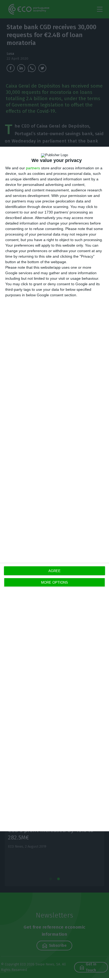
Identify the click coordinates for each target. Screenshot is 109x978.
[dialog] (54, 489)
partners (33, 168)
